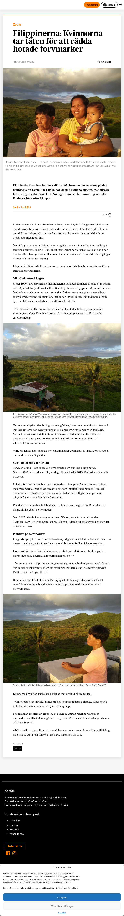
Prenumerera (92, 4)
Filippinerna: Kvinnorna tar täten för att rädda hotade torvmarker (58, 41)
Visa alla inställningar (62, 906)
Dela (105, 214)
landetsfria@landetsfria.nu (35, 801)
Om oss (14, 825)
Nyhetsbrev (15, 846)
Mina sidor (15, 820)
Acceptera (62, 897)
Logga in (111, 4)
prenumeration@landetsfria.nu (50, 797)
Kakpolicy (62, 912)
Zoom (17, 24)
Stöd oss (14, 829)
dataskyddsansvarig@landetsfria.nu (48, 805)
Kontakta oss (17, 834)
